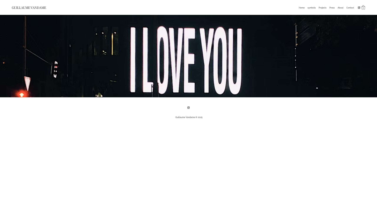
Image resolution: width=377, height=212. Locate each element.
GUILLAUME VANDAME (29, 7)
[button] (363, 7)
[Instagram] (359, 7)
